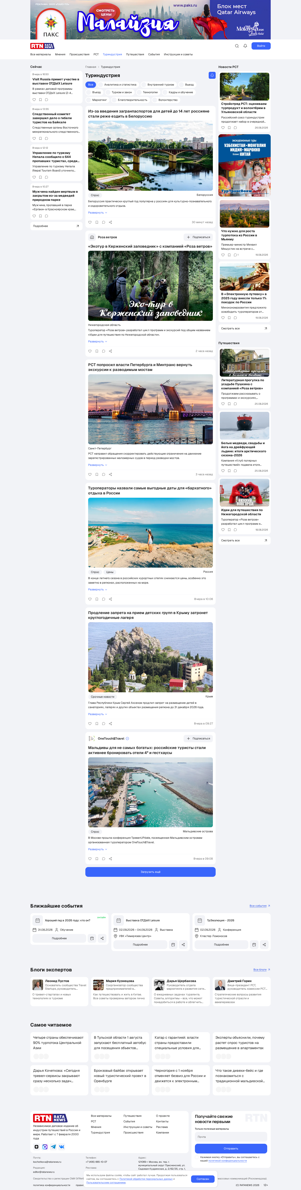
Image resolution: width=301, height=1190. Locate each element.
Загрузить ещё (150, 872)
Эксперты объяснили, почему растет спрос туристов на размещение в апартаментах (240, 1042)
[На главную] (42, 46)
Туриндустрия (112, 54)
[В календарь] (92, 938)
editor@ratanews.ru (44, 1171)
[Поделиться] (110, 222)
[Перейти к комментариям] (46, 99)
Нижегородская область (104, 325)
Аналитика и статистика (120, 84)
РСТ (96, 54)
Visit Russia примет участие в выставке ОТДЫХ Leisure (55, 81)
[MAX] (44, 1146)
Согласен (203, 1179)
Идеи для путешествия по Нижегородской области (242, 512)
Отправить (231, 1148)
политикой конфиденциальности (227, 1160)
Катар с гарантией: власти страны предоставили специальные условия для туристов (177, 1045)
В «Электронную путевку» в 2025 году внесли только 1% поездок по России (244, 298)
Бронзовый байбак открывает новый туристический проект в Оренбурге (120, 1075)
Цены (109, 572)
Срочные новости (102, 697)
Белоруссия (205, 195)
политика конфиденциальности (51, 1185)
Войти (261, 46)
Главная (90, 67)
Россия (208, 571)
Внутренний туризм (161, 84)
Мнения (60, 54)
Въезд (96, 92)
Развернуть (96, 212)
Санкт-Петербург (99, 448)
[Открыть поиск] (237, 46)
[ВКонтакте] (61, 1146)
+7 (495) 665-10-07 (96, 1161)
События (154, 54)
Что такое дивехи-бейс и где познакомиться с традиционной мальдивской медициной (239, 1078)
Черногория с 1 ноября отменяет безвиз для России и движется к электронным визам (180, 1078)
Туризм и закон (122, 92)
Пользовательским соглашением (106, 1182)
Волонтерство (168, 100)
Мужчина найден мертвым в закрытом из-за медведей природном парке (55, 196)
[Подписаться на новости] (212, 75)
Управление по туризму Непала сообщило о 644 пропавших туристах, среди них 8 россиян (54, 159)
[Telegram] (53, 1146)
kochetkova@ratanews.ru (47, 1161)
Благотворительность (132, 100)
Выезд (189, 84)
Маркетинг (99, 100)
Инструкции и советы (178, 54)
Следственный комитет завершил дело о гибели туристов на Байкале (52, 118)
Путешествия (135, 54)
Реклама (162, 1127)
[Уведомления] (245, 46)
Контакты (162, 1121)
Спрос (95, 195)
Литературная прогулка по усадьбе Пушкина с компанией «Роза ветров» (242, 384)
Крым (209, 696)
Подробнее (59, 938)
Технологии (150, 92)
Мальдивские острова (198, 831)
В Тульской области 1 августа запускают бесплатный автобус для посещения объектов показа (120, 1045)
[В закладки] (40, 99)
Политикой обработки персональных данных (146, 1178)
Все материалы (40, 54)
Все (90, 84)
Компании (162, 1132)
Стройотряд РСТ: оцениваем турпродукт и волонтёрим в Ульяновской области (244, 108)
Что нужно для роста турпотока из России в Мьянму (239, 235)
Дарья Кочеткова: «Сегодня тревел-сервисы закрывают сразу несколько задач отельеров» (56, 1078)
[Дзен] (36, 1146)
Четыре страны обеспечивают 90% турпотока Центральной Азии (58, 1042)
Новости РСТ (228, 67)
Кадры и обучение (181, 92)
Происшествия (79, 54)
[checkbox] (196, 1157)
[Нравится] (34, 99)
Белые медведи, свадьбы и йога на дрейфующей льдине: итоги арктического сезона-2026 (243, 449)
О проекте (163, 1116)
